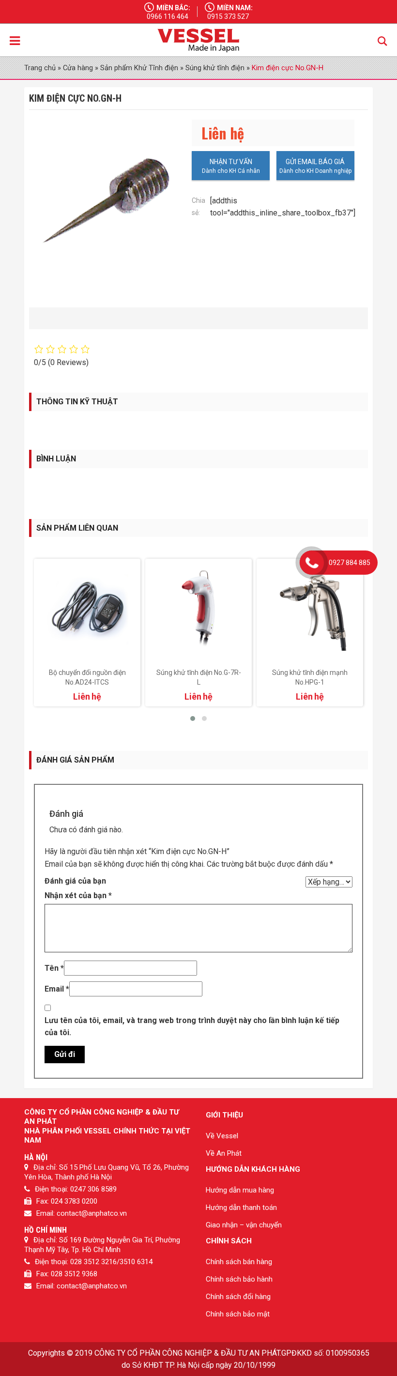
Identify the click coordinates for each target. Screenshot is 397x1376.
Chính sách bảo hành (239, 1279)
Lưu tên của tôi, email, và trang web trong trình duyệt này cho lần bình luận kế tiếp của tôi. (192, 1026)
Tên (54, 968)
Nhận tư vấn (231, 162)
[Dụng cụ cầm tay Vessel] (198, 41)
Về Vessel (222, 1135)
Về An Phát (224, 1153)
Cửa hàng (78, 67)
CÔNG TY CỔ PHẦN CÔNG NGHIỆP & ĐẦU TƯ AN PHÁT (187, 1353)
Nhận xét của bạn (78, 895)
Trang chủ (40, 67)
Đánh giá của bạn (75, 881)
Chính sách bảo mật (238, 1314)
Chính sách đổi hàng (238, 1296)
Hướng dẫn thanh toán (241, 1207)
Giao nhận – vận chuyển (244, 1225)
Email (57, 989)
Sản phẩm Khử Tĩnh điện (139, 67)
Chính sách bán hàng (239, 1261)
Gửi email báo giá (315, 162)
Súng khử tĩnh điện (214, 67)
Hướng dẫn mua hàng (240, 1190)
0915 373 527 (228, 16)
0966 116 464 (167, 16)
